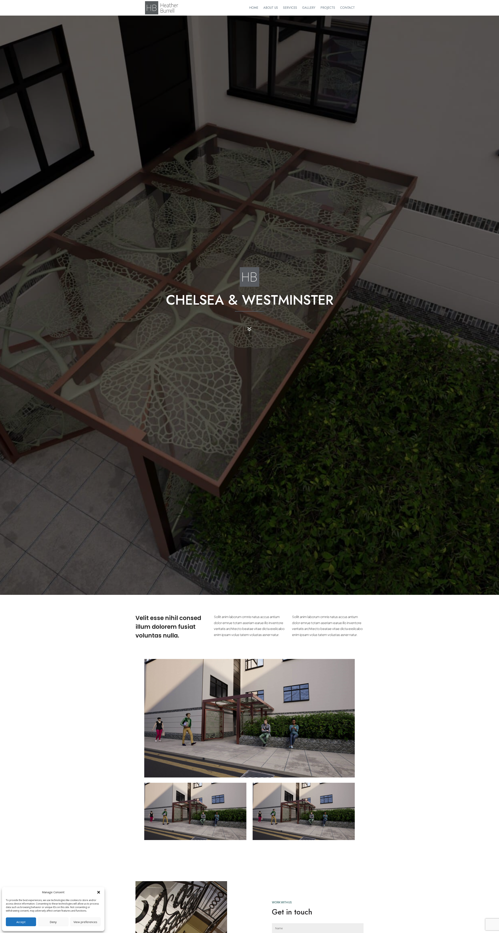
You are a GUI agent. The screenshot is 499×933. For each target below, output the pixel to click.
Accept (21, 922)
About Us (270, 8)
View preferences (85, 922)
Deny (53, 922)
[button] (99, 892)
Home (253, 8)
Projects (327, 8)
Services (290, 8)
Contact (347, 8)
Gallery (308, 8)
